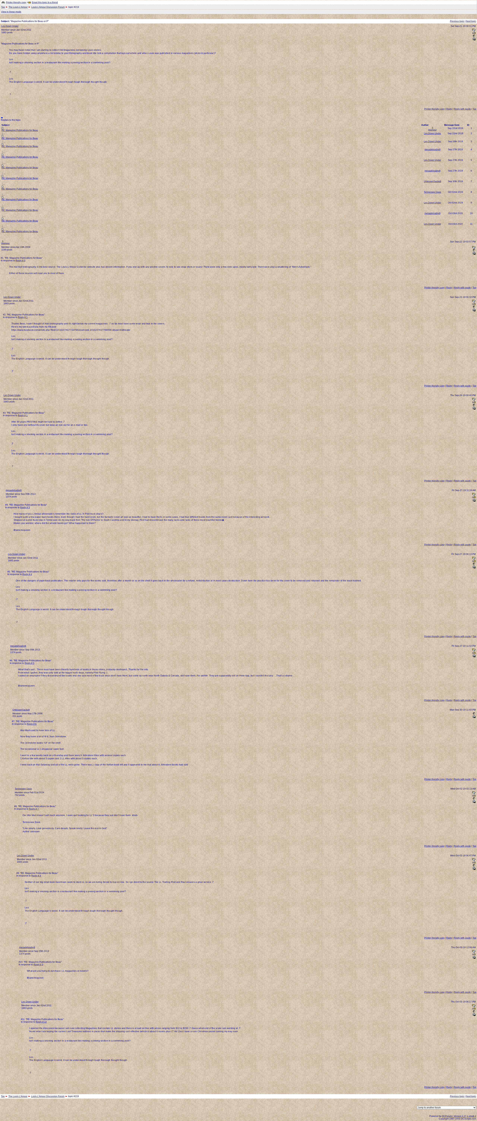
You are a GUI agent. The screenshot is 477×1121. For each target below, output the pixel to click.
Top (3, 7)
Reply (449, 109)
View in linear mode (11, 11)
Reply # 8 (36, 875)
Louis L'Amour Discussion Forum (48, 7)
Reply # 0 (20, 260)
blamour (432, 130)
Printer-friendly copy (16, 2)
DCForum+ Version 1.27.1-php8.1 (459, 1116)
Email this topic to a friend (45, 2)
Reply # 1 (23, 317)
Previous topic (457, 21)
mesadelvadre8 (432, 149)
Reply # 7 (34, 809)
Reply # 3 (25, 507)
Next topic (471, 21)
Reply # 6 (32, 724)
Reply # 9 (38, 964)
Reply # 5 (29, 663)
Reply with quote (462, 109)
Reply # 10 (41, 1022)
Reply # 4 (27, 574)
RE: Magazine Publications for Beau (19, 130)
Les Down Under (9, 26)
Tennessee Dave (432, 192)
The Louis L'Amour (18, 7)
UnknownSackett (432, 181)
